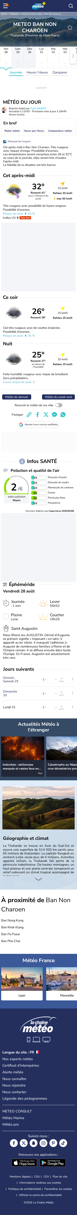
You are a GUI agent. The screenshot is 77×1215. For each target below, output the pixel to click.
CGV (46, 1176)
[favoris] (70, 27)
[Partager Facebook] (37, 414)
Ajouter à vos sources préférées (41, 424)
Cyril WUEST (38, 108)
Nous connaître (14, 1078)
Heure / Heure (37, 72)
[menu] (6, 6)
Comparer (60, 72)
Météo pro (10, 1124)
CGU (37, 1176)
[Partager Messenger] (54, 414)
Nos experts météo (17, 1059)
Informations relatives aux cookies (40, 1183)
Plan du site (60, 1176)
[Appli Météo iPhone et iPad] (24, 1163)
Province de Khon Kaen (31, 14)
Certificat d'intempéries (20, 1065)
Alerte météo (12, 1072)
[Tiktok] (63, 1143)
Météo (4, 14)
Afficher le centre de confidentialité (40, 1195)
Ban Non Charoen (53, 14)
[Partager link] (29, 414)
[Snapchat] (34, 1143)
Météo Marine (13, 1118)
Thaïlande (14, 14)
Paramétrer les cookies (58, 1189)
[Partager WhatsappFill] (63, 414)
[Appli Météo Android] (53, 1163)
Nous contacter (14, 1092)
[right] (73, 56)
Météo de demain (16, 397)
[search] (71, 6)
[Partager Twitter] (46, 414)
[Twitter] (24, 1143)
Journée (16, 72)
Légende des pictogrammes (24, 1098)
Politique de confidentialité (24, 1189)
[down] (38, 880)
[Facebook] (14, 1143)
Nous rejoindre (14, 1085)
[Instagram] (43, 1143)
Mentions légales (20, 1176)
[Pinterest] (53, 1143)
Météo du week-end (58, 397)
